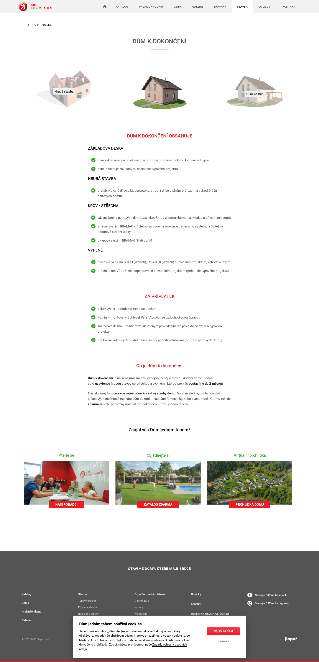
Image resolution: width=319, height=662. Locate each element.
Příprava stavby (87, 607)
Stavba (47, 25)
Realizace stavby (88, 614)
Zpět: (35, 25)
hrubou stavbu (121, 383)
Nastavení (223, 641)
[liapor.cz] (291, 639)
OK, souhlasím (223, 631)
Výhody (139, 607)
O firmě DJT (142, 601)
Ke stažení (141, 614)
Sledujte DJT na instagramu (271, 603)
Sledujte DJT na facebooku (271, 595)
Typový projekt (87, 601)
